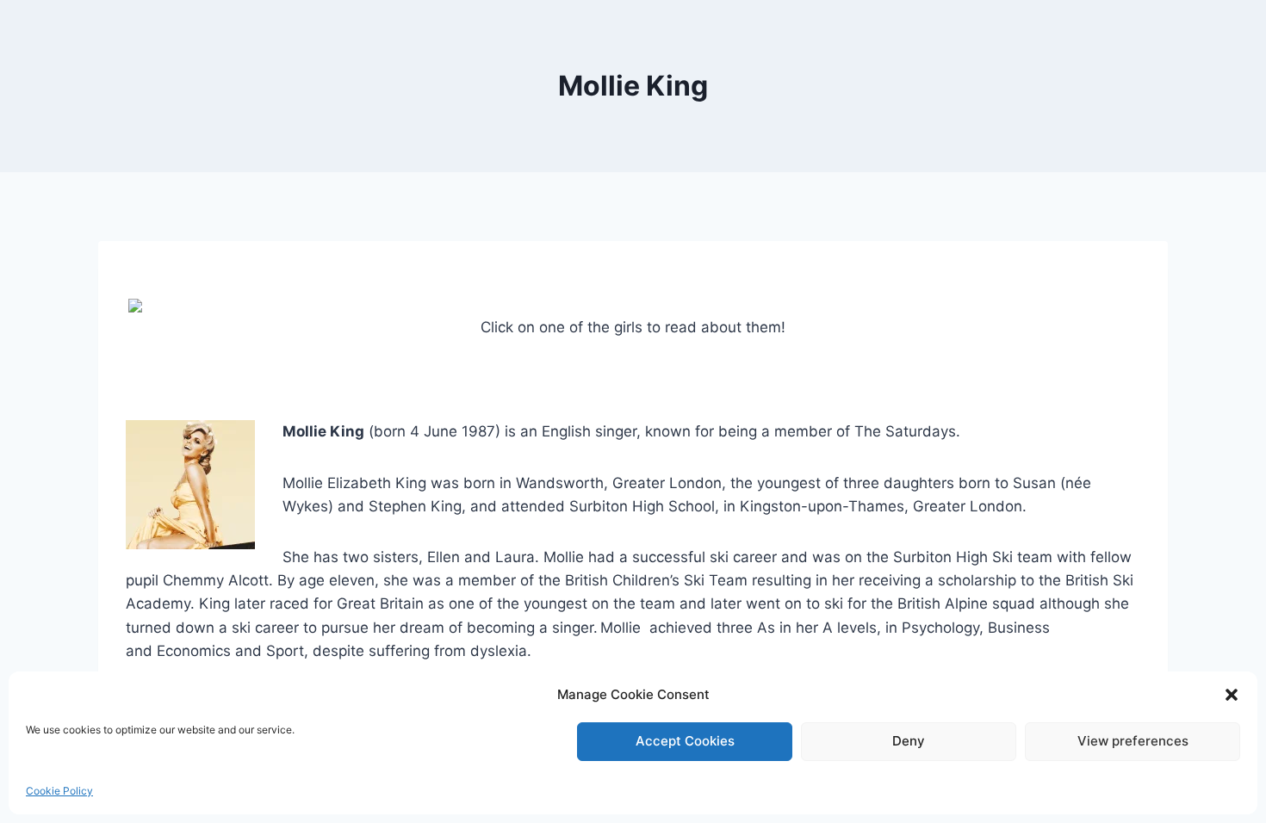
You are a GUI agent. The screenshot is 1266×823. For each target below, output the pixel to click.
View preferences (1132, 741)
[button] (1231, 694)
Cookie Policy (59, 790)
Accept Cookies (685, 741)
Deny (908, 741)
